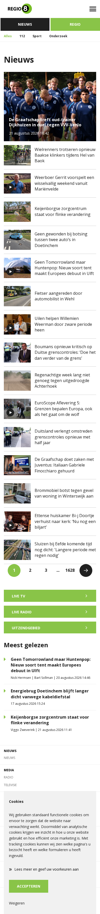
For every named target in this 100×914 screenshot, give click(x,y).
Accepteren (28, 886)
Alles (8, 36)
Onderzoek (58, 36)
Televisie (10, 785)
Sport (37, 36)
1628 (70, 570)
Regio (75, 24)
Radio (8, 777)
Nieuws (25, 24)
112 (22, 36)
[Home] (25, 9)
